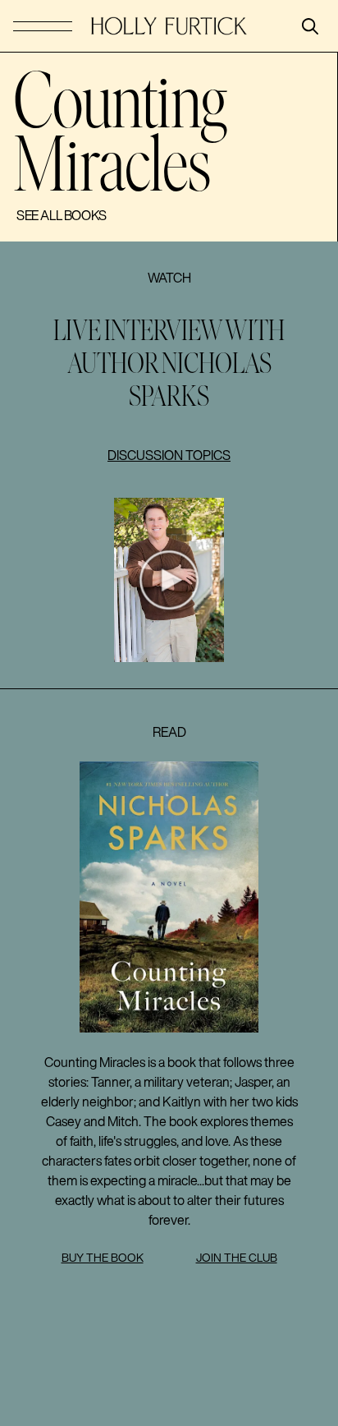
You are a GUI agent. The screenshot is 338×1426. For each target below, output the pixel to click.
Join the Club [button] (236, 1257)
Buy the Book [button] (103, 1257)
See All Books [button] (61, 215)
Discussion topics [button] (169, 455)
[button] (169, 580)
